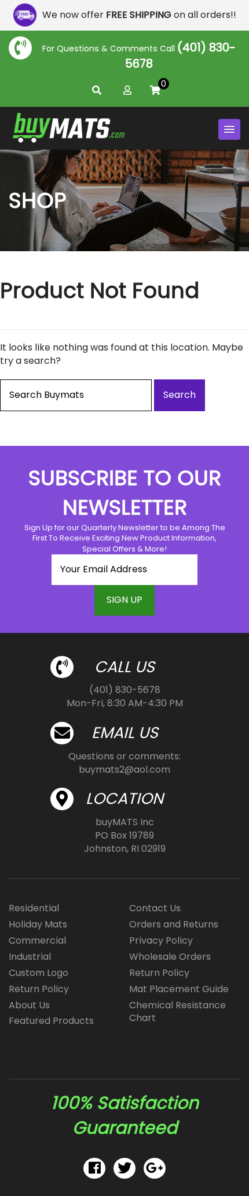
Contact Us (155, 908)
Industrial (30, 956)
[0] (155, 90)
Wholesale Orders (170, 956)
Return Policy (39, 989)
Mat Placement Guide (179, 989)
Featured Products (51, 1020)
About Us (29, 1005)
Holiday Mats (38, 924)
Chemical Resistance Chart (177, 1011)
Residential (34, 908)
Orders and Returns (173, 924)
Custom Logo (38, 972)
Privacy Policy (161, 940)
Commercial (37, 940)
